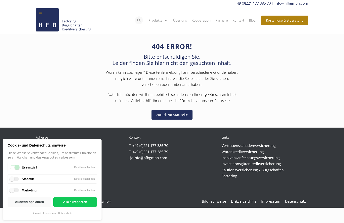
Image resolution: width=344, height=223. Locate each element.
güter (245, 163)
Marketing (29, 190)
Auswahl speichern (29, 202)
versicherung (265, 145)
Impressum (49, 213)
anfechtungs (247, 157)
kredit (237, 151)
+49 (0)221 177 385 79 (150, 151)
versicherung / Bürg (252, 169)
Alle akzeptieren (75, 202)
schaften (276, 169)
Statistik (28, 179)
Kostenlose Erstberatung (284, 20)
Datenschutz (65, 213)
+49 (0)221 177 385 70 (253, 3)
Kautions (229, 169)
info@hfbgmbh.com (291, 3)
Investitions (231, 163)
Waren (227, 151)
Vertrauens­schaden (238, 145)
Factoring (229, 175)
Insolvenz (229, 157)
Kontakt (36, 213)
